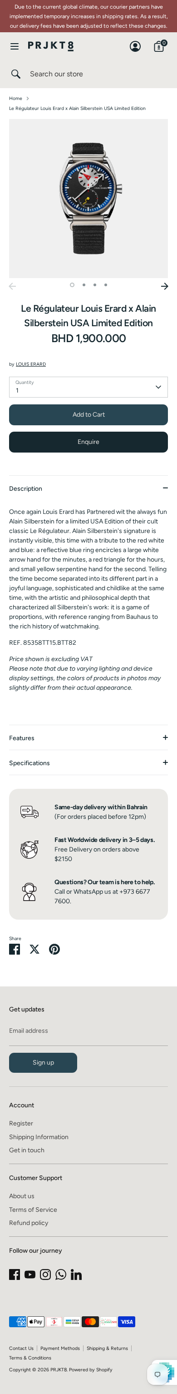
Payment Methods (60, 1348)
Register (21, 1123)
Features (21, 738)
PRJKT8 (58, 1370)
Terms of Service (33, 1210)
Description (25, 489)
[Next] (165, 286)
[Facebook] (14, 1274)
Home (15, 98)
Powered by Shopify (91, 1370)
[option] (88, 198)
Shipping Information (39, 1137)
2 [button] (84, 285)
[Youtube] (30, 1274)
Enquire (88, 442)
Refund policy (28, 1223)
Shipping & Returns (107, 1348)
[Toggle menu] (14, 46)
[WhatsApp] (60, 1274)
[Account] (135, 42)
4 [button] (105, 285)
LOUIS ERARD (31, 364)
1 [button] (72, 285)
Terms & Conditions (30, 1358)
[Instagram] (45, 1274)
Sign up (43, 1062)
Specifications (29, 763)
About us (21, 1196)
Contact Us (21, 1348)
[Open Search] (15, 74)
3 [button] (94, 285)
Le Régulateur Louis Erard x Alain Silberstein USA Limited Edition (77, 108)
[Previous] (12, 286)
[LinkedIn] (76, 1274)
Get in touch (26, 1150)
